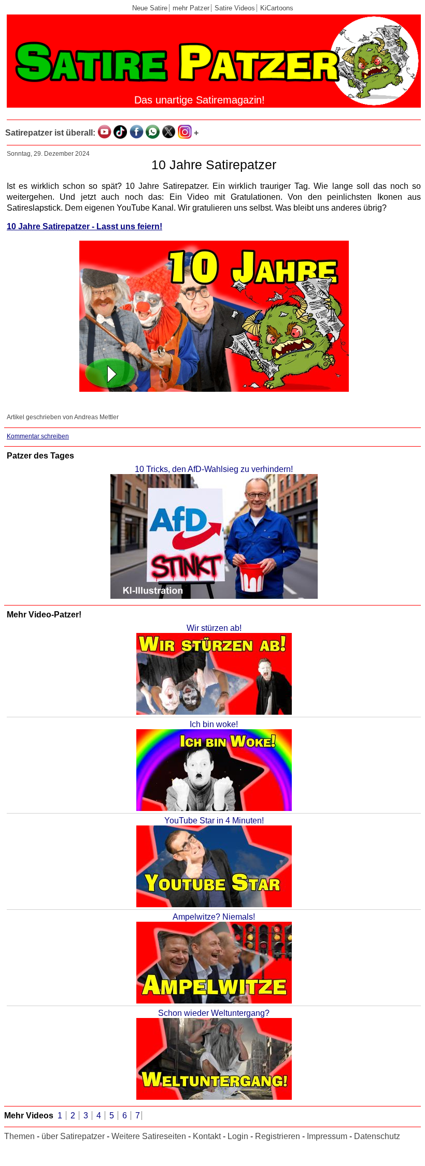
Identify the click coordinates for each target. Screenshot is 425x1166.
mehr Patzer (191, 8)
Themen (19, 1136)
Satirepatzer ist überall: (50, 132)
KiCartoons (276, 8)
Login (238, 1136)
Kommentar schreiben (38, 436)
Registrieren (277, 1136)
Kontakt (207, 1136)
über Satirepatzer (73, 1136)
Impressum (327, 1136)
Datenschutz (377, 1136)
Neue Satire (149, 8)
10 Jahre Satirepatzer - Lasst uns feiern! (84, 226)
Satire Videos (235, 8)
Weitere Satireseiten (148, 1136)
